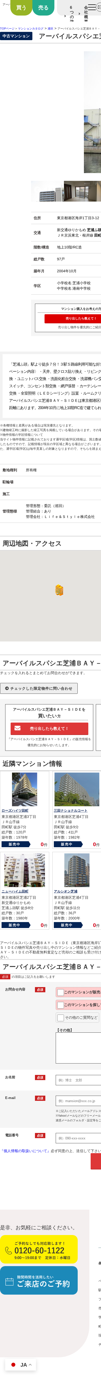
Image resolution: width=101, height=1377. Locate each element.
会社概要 (86, 14)
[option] (47, 191)
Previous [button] (37, 190)
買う (21, 7)
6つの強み (72, 16)
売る (43, 7)
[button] (58, 590)
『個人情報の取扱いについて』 (25, 1151)
